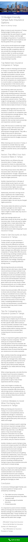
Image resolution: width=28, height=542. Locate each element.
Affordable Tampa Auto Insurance (13, 522)
